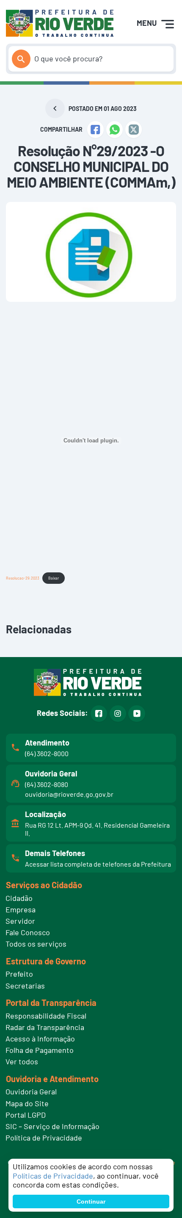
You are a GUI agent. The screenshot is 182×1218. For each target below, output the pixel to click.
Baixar (53, 578)
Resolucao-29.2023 (22, 578)
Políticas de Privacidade (53, 1175)
